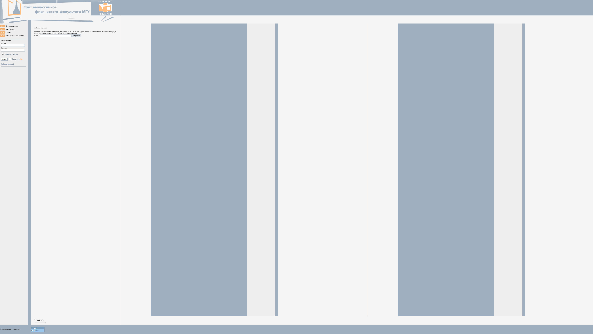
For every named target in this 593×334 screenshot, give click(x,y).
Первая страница (12, 26)
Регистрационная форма (15, 35)
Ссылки (8, 32)
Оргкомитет (10, 29)
